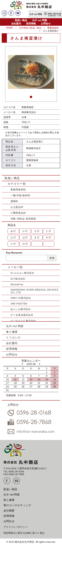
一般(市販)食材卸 (20, 195)
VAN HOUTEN (19, 303)
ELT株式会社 (18, 278)
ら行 (13, 243)
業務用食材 (53, 28)
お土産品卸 (17, 207)
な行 (13, 237)
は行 (25, 237)
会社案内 (16, 23)
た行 (49, 231)
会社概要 (8, 510)
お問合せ (46, 23)
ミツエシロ (13, 337)
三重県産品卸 (18, 212)
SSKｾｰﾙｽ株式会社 (21, 298)
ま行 (37, 237)
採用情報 (31, 23)
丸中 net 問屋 (39, 20)
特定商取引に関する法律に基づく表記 (23, 533)
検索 (51, 258)
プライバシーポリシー (15, 527)
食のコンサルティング (17, 505)
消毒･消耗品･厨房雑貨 (23, 218)
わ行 (25, 243)
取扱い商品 (21, 20)
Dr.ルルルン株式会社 (22, 273)
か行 (25, 231)
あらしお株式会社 (21, 309)
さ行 (37, 231)
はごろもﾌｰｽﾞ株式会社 (23, 320)
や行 (49, 237)
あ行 (13, 231)
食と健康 (12, 331)
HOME (9, 28)
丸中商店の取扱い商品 (30, 28)
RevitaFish (17, 284)
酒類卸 (14, 201)
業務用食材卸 (18, 189)
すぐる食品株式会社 (22, 315)
